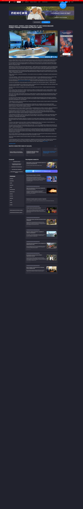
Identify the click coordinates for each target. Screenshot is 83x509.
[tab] (37, 22)
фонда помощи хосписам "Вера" (24, 80)
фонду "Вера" (45, 141)
